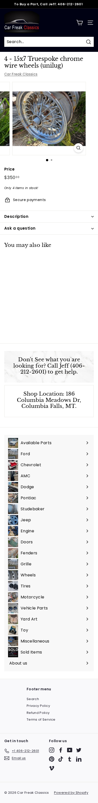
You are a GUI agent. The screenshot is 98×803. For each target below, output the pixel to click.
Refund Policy (38, 712)
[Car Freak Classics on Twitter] (78, 750)
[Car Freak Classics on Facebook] (60, 750)
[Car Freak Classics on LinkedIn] (78, 759)
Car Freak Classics (20, 74)
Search (33, 699)
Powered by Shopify (71, 792)
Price (9, 169)
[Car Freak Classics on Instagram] (51, 750)
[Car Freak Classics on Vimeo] (51, 768)
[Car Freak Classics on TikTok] (60, 759)
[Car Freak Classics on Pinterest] (51, 759)
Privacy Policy (38, 705)
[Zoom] (78, 147)
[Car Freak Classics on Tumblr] (69, 759)
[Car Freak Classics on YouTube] (69, 750)
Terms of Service (41, 719)
